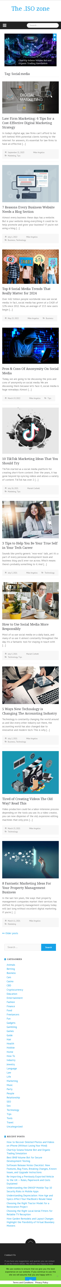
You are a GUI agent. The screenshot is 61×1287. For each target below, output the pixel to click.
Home (10, 1052)
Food (9, 1010)
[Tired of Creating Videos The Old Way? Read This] (30, 772)
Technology (21, 240)
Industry (11, 1060)
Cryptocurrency (15, 989)
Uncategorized (15, 1126)
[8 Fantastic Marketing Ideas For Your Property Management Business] (30, 859)
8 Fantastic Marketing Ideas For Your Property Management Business (26, 888)
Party (9, 1089)
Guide (10, 1035)
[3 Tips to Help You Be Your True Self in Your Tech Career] (30, 519)
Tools (9, 1118)
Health (10, 1043)
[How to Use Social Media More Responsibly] (30, 600)
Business (11, 240)
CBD (9, 985)
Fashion (11, 1002)
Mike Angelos (39, 152)
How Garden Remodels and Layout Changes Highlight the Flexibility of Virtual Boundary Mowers (30, 1222)
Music (10, 1085)
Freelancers (13, 1014)
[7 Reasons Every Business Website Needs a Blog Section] (30, 183)
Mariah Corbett (33, 488)
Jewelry (11, 1064)
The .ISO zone (30, 8)
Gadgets (11, 1022)
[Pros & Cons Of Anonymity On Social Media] (30, 345)
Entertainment (15, 998)
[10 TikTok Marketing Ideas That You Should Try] (30, 430)
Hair (9, 1039)
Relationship (13, 1097)
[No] (57, 1276)
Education (12, 993)
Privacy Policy (41, 1282)
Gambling (12, 1027)
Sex (9, 1105)
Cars (9, 977)
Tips (18, 155)
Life (9, 1076)
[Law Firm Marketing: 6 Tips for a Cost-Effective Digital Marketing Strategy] (30, 97)
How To (11, 1056)
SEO (9, 1101)
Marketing (12, 155)
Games (10, 1031)
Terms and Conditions (23, 1282)
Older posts (11, 933)
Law (9, 1072)
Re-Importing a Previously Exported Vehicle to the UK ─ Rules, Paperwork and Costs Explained (30, 1180)
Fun (9, 1018)
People (10, 1093)
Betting (11, 968)
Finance (11, 1006)
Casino (10, 981)
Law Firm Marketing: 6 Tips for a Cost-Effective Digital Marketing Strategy (28, 123)
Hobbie (11, 1047)
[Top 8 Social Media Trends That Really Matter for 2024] (30, 266)
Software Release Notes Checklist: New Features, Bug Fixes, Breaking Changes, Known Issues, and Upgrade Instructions (32, 1169)
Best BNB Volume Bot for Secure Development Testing (35, 62)
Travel (10, 1122)
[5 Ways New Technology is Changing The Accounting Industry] (30, 685)
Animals (11, 964)
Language (12, 1068)
